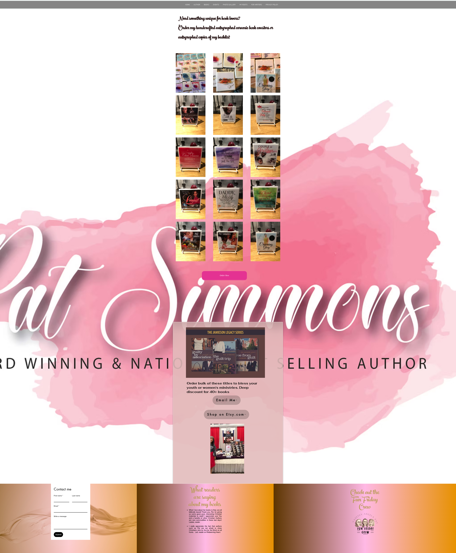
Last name (76, 496)
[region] (227, 449)
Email (56, 506)
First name (58, 496)
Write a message (60, 516)
